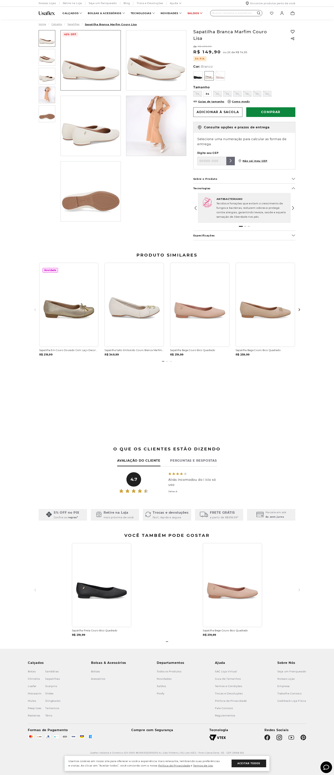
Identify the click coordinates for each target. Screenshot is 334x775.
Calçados (70, 13)
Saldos (193, 13)
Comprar (68, 339)
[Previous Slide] (195, 208)
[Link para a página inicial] (44, 24)
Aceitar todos (248, 763)
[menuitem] (72, 13)
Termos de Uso (203, 765)
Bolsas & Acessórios (104, 13)
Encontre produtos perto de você (272, 3)
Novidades (169, 13)
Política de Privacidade (174, 765)
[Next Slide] (293, 208)
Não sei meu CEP (255, 160)
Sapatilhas (73, 24)
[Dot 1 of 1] (167, 641)
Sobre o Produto (205, 178)
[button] (241, 226)
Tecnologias (141, 13)
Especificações (204, 235)
